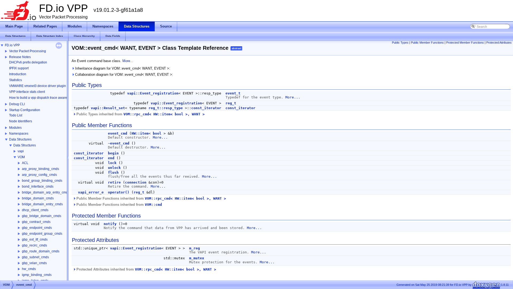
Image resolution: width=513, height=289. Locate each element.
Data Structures (20, 139)
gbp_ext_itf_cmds (35, 239)
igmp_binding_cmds (37, 275)
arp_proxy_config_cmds (39, 175)
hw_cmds (29, 269)
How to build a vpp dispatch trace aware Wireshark (46, 98)
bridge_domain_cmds (38, 198)
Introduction (17, 74)
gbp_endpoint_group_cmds (42, 233)
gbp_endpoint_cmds (37, 228)
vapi (21, 151)
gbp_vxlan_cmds (34, 263)
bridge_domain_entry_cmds (42, 204)
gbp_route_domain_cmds (40, 251)
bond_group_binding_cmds (42, 180)
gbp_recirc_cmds (34, 245)
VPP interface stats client (27, 92)
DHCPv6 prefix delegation (28, 62)
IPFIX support (19, 68)
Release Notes (20, 57)
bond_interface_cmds (37, 186)
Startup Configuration (24, 110)
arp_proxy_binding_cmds (40, 169)
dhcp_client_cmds (35, 210)
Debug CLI (17, 104)
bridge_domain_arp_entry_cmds (45, 192)
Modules (15, 128)
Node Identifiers (20, 121)
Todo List (15, 115)
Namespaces (18, 133)
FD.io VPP (12, 45)
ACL (25, 163)
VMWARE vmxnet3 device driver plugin (37, 86)
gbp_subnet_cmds (35, 257)
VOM (21, 157)
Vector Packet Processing (27, 51)
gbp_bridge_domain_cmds (41, 216)
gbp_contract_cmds (36, 222)
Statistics (15, 80)
